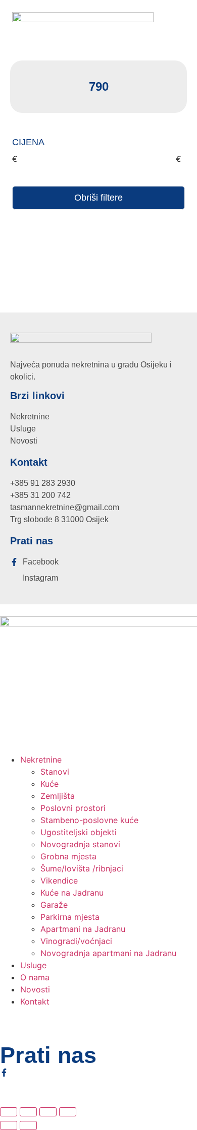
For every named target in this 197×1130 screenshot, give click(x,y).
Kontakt (35, 1001)
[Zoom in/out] (8, 1111)
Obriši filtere (98, 198)
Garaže (54, 905)
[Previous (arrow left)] (8, 1125)
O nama (35, 977)
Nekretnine (41, 760)
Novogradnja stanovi (80, 844)
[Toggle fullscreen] (28, 1111)
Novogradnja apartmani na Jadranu (108, 953)
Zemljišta (57, 796)
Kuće (49, 784)
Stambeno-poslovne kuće (89, 820)
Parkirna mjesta (70, 917)
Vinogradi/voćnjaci (76, 941)
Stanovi (54, 772)
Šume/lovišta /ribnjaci (81, 868)
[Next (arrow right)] (28, 1125)
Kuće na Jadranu (72, 893)
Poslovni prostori (73, 808)
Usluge (33, 965)
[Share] (48, 1111)
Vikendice (59, 880)
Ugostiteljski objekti (78, 832)
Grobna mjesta (68, 856)
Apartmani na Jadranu (82, 929)
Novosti (35, 989)
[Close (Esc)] (67, 1111)
